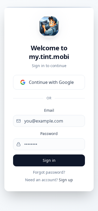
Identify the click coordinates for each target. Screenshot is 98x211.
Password (49, 133)
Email (49, 110)
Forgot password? (49, 172)
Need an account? (49, 179)
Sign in (49, 160)
